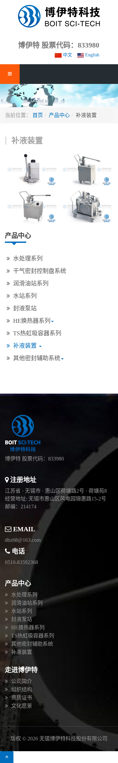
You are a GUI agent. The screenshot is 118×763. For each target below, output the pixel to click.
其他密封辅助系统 (36, 358)
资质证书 (21, 697)
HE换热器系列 (31, 321)
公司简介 (21, 681)
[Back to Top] (6, 757)
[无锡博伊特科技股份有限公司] (59, 16)
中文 (67, 54)
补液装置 (25, 345)
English (91, 54)
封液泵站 (25, 308)
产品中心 (59, 115)
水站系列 (25, 296)
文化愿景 (21, 706)
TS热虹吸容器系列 (37, 333)
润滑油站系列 (31, 283)
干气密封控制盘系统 (39, 271)
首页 (37, 115)
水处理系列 (28, 258)
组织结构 (21, 689)
